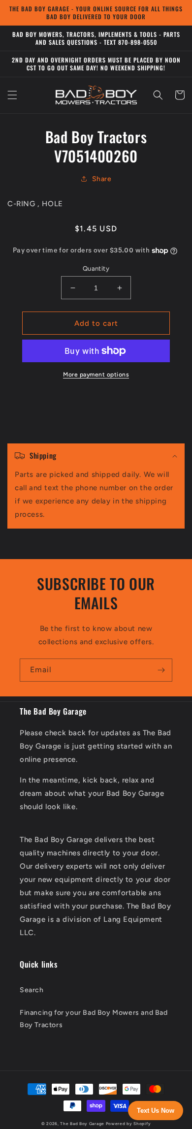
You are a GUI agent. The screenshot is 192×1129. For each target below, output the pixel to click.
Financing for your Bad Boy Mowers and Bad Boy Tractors (94, 1018)
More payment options (96, 374)
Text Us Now (155, 1110)
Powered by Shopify (128, 1123)
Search (32, 990)
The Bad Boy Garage (82, 1123)
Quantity (96, 268)
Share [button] (102, 179)
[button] (12, 95)
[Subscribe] (161, 670)
